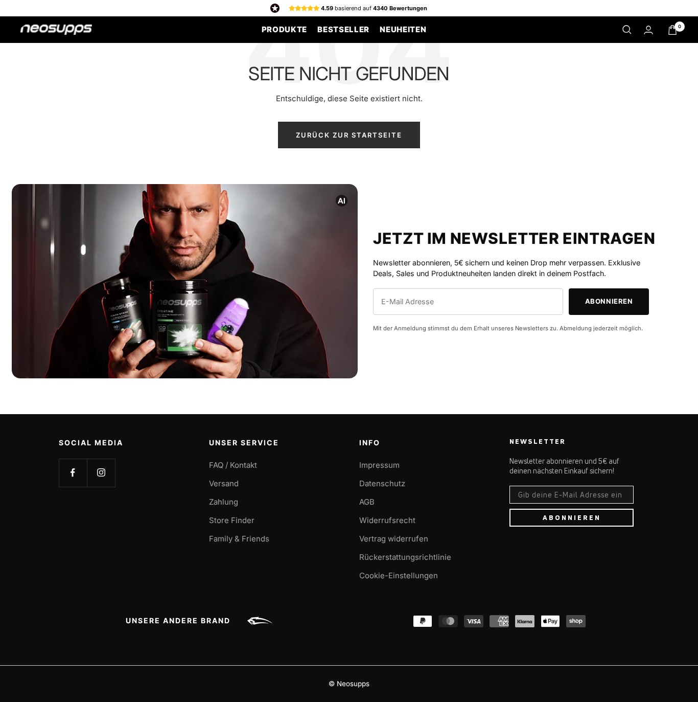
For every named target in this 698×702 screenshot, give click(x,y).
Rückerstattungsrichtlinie (405, 557)
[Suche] (627, 29)
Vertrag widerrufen (393, 539)
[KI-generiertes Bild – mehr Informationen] (341, 200)
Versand (224, 483)
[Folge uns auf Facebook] (73, 473)
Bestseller (343, 29)
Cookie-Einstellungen (398, 575)
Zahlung (223, 502)
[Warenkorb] (672, 30)
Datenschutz (382, 483)
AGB (367, 502)
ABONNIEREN (572, 517)
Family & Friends (239, 539)
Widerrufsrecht (387, 520)
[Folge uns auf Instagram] (101, 473)
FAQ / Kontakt (233, 465)
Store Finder (231, 520)
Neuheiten (403, 29)
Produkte (285, 29)
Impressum (379, 465)
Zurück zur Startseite (349, 135)
